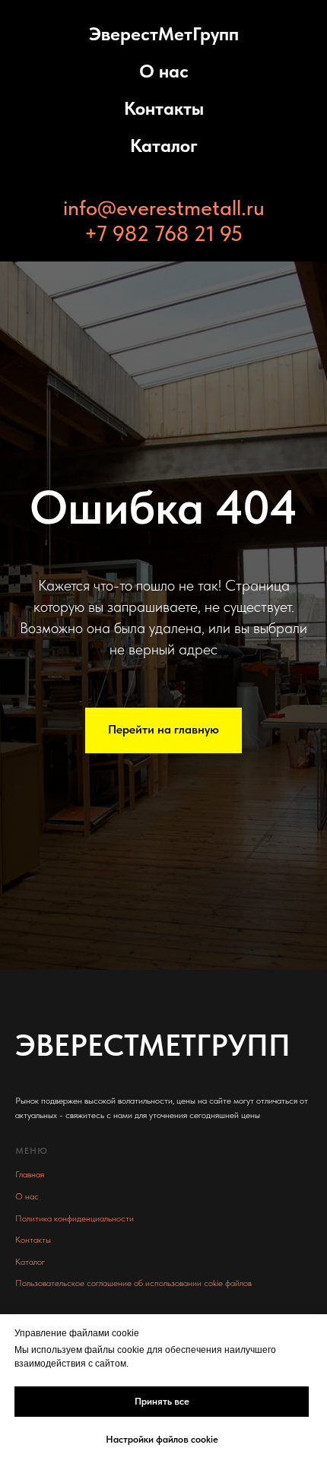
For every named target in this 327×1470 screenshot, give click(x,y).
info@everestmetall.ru (164, 207)
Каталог (164, 146)
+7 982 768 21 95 (163, 233)
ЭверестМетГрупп (164, 34)
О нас (164, 71)
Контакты (164, 108)
